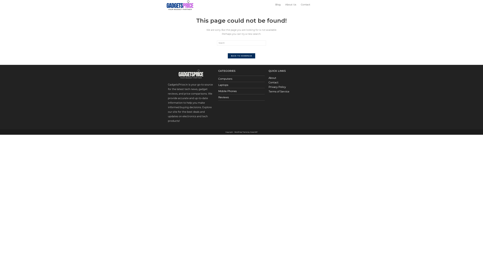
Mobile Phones (227, 91)
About (272, 77)
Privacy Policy (277, 87)
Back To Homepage (241, 56)
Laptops (223, 85)
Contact (273, 82)
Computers (225, 78)
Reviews (223, 97)
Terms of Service (279, 91)
